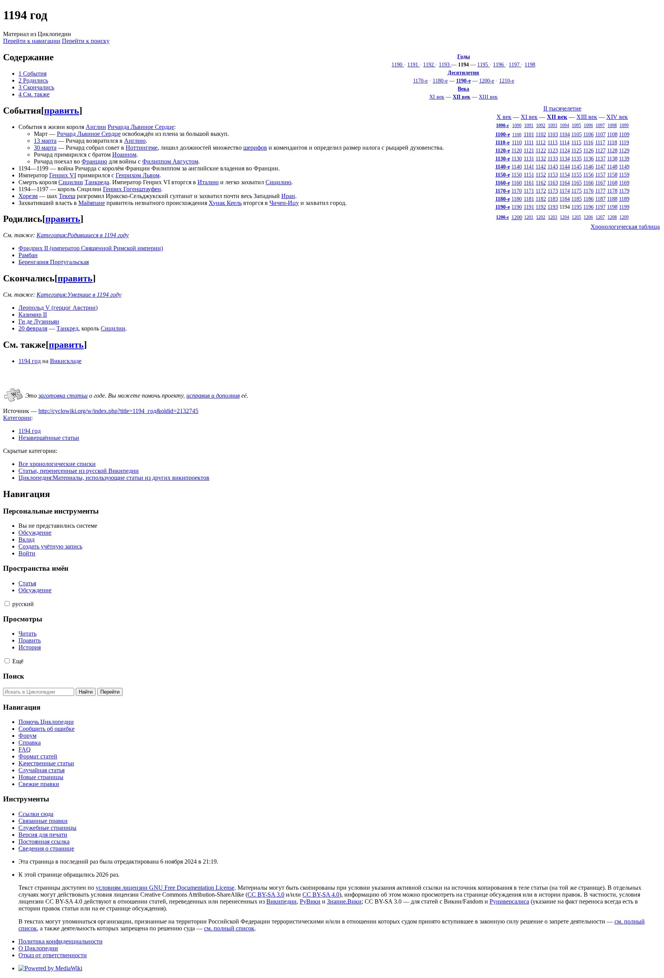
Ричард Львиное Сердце (89, 134)
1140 (516, 167)
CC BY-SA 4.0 (320, 894)
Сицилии (70, 182)
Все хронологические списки (57, 464)
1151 (529, 175)
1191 (413, 64)
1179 (624, 191)
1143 (553, 167)
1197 (515, 64)
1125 (576, 150)
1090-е (502, 125)
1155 (576, 175)
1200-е (486, 81)
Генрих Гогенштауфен (132, 189)
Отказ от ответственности (52, 955)
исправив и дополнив (213, 395)
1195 (483, 64)
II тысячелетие (562, 108)
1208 (612, 217)
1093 (552, 125)
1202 (540, 217)
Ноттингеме (142, 147)
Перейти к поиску (86, 41)
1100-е (502, 134)
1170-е (420, 81)
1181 (529, 199)
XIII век (488, 97)
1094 (564, 125)
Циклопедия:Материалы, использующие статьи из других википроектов (113, 477)
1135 (576, 158)
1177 (600, 191)
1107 (600, 134)
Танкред (67, 328)
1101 (529, 134)
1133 (553, 158)
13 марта (45, 140)
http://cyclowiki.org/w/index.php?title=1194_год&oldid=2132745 (118, 411)
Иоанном (124, 154)
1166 (588, 183)
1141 (529, 167)
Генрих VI (62, 175)
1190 (398, 64)
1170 (516, 191)
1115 (576, 142)
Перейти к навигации (31, 41)
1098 (612, 125)
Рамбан (28, 255)
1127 (600, 150)
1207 (600, 217)
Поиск (13, 676)
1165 (576, 183)
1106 (588, 134)
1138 (612, 158)
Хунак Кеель (225, 203)
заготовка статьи (63, 395)
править (61, 111)
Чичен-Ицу (284, 203)
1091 (528, 125)
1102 (541, 134)
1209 (624, 217)
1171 (529, 191)
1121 (529, 150)
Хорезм (28, 196)
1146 (588, 167)
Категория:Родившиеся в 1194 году (83, 235)
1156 (588, 175)
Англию (135, 140)
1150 (516, 175)
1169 (624, 183)
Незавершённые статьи (48, 437)
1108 (612, 134)
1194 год (29, 361)
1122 (541, 150)
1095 (576, 125)
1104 (564, 134)
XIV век (617, 117)
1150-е (502, 175)
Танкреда (97, 182)
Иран (288, 196)
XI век (436, 97)
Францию (94, 161)
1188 (612, 199)
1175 (576, 191)
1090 (516, 125)
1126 (588, 150)
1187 (600, 199)
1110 (517, 142)
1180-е (440, 81)
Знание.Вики (344, 901)
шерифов (255, 147)
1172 (541, 191)
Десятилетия (463, 72)
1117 (600, 142)
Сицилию (278, 182)
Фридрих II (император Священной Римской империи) (90, 248)
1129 (624, 150)
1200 (516, 217)
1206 (588, 217)
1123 (553, 150)
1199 (624, 207)
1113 (553, 142)
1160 (516, 183)
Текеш (67, 196)
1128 (612, 150)
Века (463, 89)
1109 (624, 134)
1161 (529, 183)
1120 (516, 150)
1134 (564, 158)
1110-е (502, 142)
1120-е (502, 150)
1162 (541, 183)
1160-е (502, 183)
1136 (588, 158)
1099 (624, 125)
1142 (541, 167)
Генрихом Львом (137, 175)
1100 (516, 134)
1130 (516, 158)
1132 (541, 158)
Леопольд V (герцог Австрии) (58, 307)
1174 (564, 191)
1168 (612, 183)
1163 (553, 183)
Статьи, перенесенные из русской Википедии (78, 471)
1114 (564, 142)
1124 (564, 150)
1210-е (506, 81)
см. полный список (229, 928)
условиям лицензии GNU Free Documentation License (165, 887)
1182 (541, 199)
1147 (600, 167)
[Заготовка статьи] (13, 402)
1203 (552, 217)
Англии (96, 127)
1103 (553, 134)
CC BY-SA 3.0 (265, 894)
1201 (528, 217)
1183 (553, 199)
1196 (499, 64)
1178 (612, 191)
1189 (624, 199)
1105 (576, 134)
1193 (445, 64)
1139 (624, 158)
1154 (564, 175)
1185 (576, 199)
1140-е (502, 167)
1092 (540, 125)
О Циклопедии (38, 948)
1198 (530, 64)
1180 (516, 199)
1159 (624, 175)
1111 (529, 142)
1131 (529, 158)
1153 (553, 175)
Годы (463, 56)
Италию (208, 182)
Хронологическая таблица (625, 226)
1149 (624, 167)
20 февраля (32, 328)
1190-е (463, 81)
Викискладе (65, 361)
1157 (600, 175)
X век (503, 117)
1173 (553, 191)
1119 (624, 142)
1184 (564, 199)
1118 (612, 142)
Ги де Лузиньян (38, 321)
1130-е (502, 158)
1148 (612, 167)
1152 (541, 175)
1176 (588, 191)
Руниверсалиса (509, 901)
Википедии (281, 901)
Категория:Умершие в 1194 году (79, 294)
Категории (17, 418)
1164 (564, 183)
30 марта (45, 147)
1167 (600, 183)
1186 (588, 199)
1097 (600, 125)
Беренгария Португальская (53, 262)
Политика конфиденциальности (60, 941)
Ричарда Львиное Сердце (141, 127)
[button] (7, 603)
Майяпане (91, 203)
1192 (429, 64)
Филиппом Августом (170, 161)
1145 (576, 167)
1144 (564, 167)
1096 (588, 125)
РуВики (310, 901)
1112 (541, 142)
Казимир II (32, 314)
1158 (612, 175)
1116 (588, 142)
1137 (600, 158)
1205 (576, 217)
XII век (461, 97)
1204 (564, 217)
